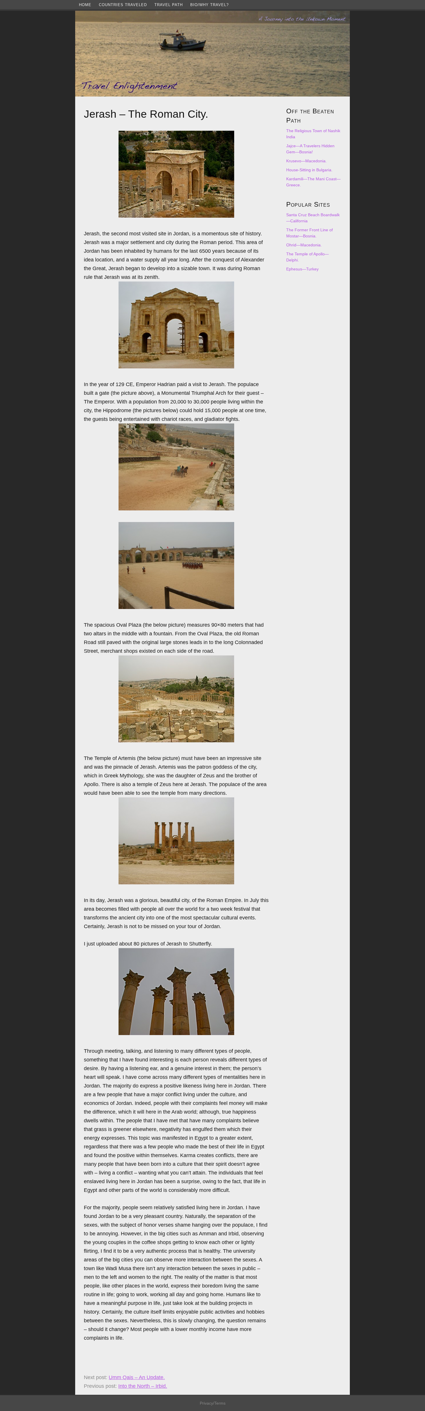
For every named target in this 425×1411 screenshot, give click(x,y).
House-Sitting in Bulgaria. (309, 170)
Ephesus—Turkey (302, 269)
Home (85, 5)
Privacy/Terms (213, 1403)
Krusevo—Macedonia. (306, 161)
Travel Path (168, 5)
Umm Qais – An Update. (137, 1377)
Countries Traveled (123, 5)
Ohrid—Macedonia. (304, 245)
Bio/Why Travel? (209, 5)
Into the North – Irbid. (142, 1386)
